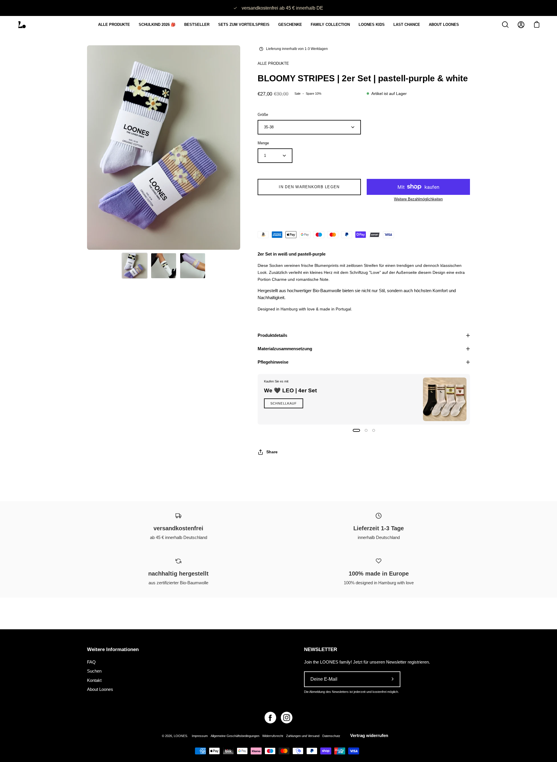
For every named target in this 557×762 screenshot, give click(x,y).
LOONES (180, 736)
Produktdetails (272, 335)
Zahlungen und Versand (302, 736)
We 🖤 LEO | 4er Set (290, 390)
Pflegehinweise (273, 362)
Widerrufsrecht (272, 736)
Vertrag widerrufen (369, 735)
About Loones (100, 689)
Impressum (200, 736)
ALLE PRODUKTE (273, 63)
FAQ (91, 661)
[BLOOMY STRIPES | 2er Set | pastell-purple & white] (135, 266)
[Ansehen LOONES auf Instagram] (286, 717)
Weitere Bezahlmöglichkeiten (418, 199)
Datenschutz (331, 736)
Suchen (94, 670)
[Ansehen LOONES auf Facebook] (270, 717)
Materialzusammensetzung (285, 348)
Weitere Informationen (113, 649)
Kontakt (94, 679)
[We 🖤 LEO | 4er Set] (444, 399)
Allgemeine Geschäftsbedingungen (235, 736)
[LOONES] (21, 24)
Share (272, 452)
